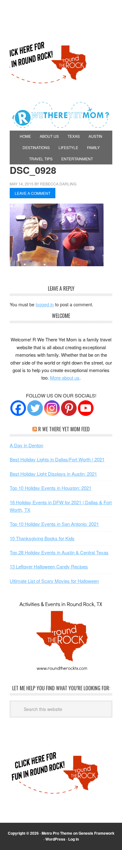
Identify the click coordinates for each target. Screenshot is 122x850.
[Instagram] (52, 408)
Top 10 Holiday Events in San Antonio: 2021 (54, 524)
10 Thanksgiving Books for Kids (42, 538)
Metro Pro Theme (57, 833)
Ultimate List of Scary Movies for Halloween (54, 581)
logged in (45, 304)
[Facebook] (18, 408)
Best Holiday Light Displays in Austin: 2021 (53, 473)
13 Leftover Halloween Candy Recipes (49, 566)
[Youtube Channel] (86, 408)
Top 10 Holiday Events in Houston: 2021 (50, 488)
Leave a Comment (32, 193)
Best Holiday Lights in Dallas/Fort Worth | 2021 (57, 459)
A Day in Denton (26, 445)
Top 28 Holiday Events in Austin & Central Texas (59, 552)
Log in (73, 839)
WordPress (55, 839)
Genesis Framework (96, 833)
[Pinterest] (69, 408)
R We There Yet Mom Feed (64, 429)
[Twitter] (35, 408)
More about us (64, 377)
